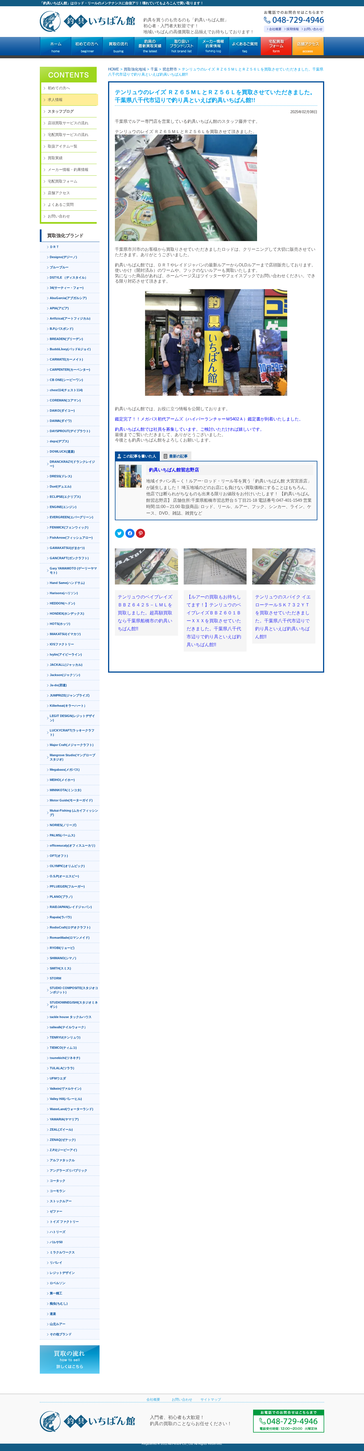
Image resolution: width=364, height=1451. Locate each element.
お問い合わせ (313, 29)
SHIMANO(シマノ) (63, 958)
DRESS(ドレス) (61, 476)
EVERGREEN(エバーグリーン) (71, 517)
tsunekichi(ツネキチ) (65, 1058)
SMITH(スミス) (60, 968)
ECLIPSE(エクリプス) (65, 496)
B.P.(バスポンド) (61, 328)
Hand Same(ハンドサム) (67, 582)
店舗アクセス (59, 193)
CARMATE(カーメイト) (66, 359)
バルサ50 (56, 1242)
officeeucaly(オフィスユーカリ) (72, 845)
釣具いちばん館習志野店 (174, 469)
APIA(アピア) (59, 308)
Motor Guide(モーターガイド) (71, 800)
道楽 (53, 1313)
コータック (57, 1180)
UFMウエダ (58, 1078)
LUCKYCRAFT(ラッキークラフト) (72, 732)
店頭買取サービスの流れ (68, 123)
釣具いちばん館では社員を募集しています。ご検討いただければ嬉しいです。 (189, 429)
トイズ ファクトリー (64, 1221)
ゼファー (56, 1211)
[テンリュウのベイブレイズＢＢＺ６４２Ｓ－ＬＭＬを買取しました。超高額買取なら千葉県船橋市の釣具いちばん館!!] (146, 566)
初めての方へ (59, 88)
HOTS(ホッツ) (60, 623)
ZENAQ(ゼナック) (63, 1139)
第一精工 (56, 1293)
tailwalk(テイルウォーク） (68, 1027)
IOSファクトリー (62, 644)
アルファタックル (62, 1160)
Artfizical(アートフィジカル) (70, 318)
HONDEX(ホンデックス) (67, 613)
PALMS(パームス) (62, 835)
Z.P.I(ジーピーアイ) (63, 1150)
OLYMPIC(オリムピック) (67, 866)
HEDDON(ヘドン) (62, 603)
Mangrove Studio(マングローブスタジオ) (72, 757)
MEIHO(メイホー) (62, 780)
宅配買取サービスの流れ (68, 134)
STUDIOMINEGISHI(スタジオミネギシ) (74, 1004)
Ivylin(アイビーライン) (66, 654)
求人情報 (55, 100)
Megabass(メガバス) (65, 769)
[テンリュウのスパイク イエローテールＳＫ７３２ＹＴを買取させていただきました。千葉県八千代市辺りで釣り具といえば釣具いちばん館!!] (283, 566)
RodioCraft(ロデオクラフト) (70, 927)
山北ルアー (57, 1324)
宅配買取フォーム (62, 181)
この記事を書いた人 (139, 456)
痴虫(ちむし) (59, 1303)
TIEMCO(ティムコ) (63, 1047)
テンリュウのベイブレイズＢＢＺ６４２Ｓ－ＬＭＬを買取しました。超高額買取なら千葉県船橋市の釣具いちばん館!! (145, 612)
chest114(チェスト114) (66, 390)
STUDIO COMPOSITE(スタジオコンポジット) (74, 990)
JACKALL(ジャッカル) (66, 664)
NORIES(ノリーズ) (63, 825)
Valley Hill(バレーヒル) (66, 1098)
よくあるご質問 (61, 204)
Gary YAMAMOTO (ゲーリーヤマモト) (73, 570)
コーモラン (57, 1191)
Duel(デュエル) (60, 486)
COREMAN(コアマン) (65, 400)
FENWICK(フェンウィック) (69, 527)
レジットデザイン (62, 1272)
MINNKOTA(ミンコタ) (65, 790)
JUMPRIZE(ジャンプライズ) (70, 695)
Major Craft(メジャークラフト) (72, 745)
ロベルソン (57, 1283)
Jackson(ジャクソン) (65, 675)
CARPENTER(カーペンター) (70, 369)
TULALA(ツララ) (62, 1068)
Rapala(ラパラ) (61, 917)
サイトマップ (210, 1400)
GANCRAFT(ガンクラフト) (69, 558)
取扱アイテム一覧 (62, 146)
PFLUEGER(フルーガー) (67, 886)
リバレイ (56, 1262)
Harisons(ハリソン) (64, 593)
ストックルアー (61, 1201)
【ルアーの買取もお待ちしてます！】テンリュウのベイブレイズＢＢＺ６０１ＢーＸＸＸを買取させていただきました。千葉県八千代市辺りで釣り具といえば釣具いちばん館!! (214, 620)
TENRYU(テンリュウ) (65, 1037)
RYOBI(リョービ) (62, 948)
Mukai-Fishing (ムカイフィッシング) (74, 812)
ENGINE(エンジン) (63, 507)
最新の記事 (178, 456)
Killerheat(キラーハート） (68, 705)
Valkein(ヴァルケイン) (65, 1088)
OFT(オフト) (59, 855)
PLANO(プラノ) (61, 896)
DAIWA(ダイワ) (61, 420)
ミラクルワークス (62, 1252)
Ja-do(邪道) (58, 685)
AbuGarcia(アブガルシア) (68, 298)
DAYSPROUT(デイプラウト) (70, 431)
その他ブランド (61, 1334)
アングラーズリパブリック (68, 1170)
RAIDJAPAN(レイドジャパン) (71, 907)
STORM (55, 978)
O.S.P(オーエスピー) (64, 876)
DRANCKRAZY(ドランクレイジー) (72, 464)
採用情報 (292, 29)
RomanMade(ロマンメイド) (70, 937)
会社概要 (275, 29)
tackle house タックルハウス (71, 1017)
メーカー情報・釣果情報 (68, 169)
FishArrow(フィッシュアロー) (71, 537)
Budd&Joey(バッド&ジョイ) (70, 349)
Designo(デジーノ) (63, 257)
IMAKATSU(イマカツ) (65, 634)
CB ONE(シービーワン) (66, 380)
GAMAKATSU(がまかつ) (67, 548)
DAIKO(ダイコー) (62, 410)
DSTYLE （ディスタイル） (69, 277)
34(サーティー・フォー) (67, 287)
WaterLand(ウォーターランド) (71, 1109)
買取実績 (55, 158)
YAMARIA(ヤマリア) (64, 1119)
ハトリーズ (57, 1232)
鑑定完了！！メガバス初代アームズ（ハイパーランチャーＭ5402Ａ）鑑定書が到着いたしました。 (209, 418)
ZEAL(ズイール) (61, 1129)
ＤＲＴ (54, 246)
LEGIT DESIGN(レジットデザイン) (72, 718)
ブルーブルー (59, 267)
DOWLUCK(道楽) (62, 451)
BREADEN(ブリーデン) (66, 339)
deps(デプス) (59, 441)
